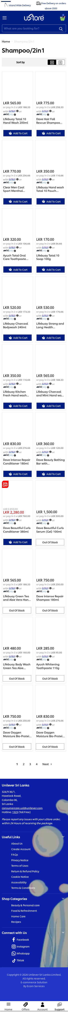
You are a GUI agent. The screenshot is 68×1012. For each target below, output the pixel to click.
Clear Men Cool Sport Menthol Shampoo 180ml (14, 189)
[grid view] (52, 62)
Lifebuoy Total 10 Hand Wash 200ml (15, 120)
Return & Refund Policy (25, 871)
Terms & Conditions (23, 887)
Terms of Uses (19, 865)
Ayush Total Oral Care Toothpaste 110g (14, 257)
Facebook (23, 939)
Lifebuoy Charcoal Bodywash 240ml (15, 325)
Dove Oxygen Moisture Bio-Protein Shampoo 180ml (17, 734)
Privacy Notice (19, 860)
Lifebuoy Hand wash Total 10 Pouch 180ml (50, 189)
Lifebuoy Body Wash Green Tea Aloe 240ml (16, 666)
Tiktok (20, 960)
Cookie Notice (20, 876)
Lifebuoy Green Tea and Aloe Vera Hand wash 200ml (16, 597)
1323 (15, 812)
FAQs (14, 854)
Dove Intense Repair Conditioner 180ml (16, 461)
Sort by (20, 62)
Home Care (18, 916)
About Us (16, 843)
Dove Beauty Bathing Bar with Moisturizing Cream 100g (50, 461)
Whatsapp (23, 953)
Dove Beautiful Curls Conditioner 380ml (17, 529)
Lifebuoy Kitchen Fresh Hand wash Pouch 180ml (15, 393)
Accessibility (18, 882)
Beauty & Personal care (25, 905)
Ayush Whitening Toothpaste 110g (47, 666)
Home (6, 41)
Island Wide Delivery (20, 5)
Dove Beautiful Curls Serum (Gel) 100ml (50, 529)
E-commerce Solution (34, 982)
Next (46, 764)
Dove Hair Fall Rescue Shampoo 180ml (48, 120)
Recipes (16, 921)
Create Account (20, 849)
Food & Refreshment (24, 910)
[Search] (61, 28)
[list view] (60, 62)
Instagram (23, 946)
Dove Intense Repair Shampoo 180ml (49, 597)
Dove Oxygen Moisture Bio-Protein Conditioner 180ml (50, 734)
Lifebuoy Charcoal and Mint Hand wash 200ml (50, 393)
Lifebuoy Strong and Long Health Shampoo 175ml (50, 325)
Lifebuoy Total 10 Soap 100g (47, 257)
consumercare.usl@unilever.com (22, 808)
